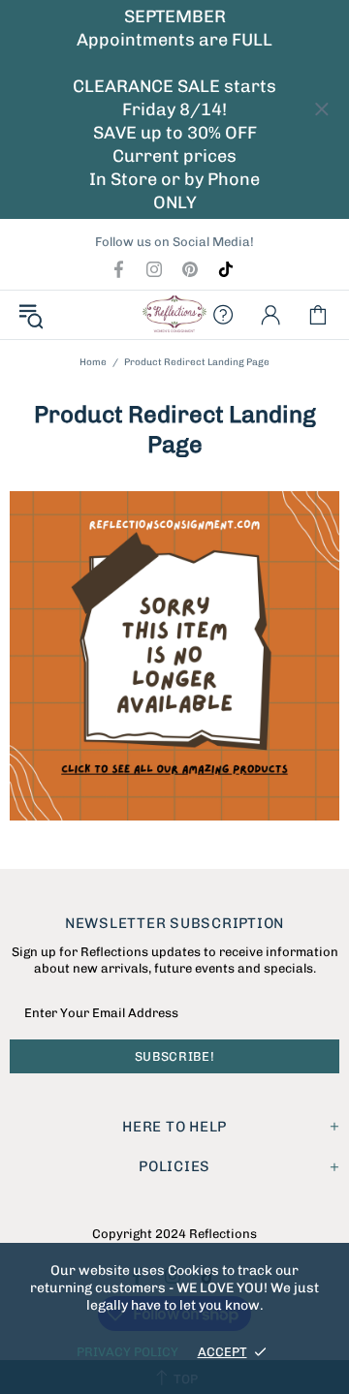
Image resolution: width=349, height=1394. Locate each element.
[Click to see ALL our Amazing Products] (174, 656)
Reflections (174, 314)
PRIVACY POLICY (127, 1352)
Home (93, 362)
